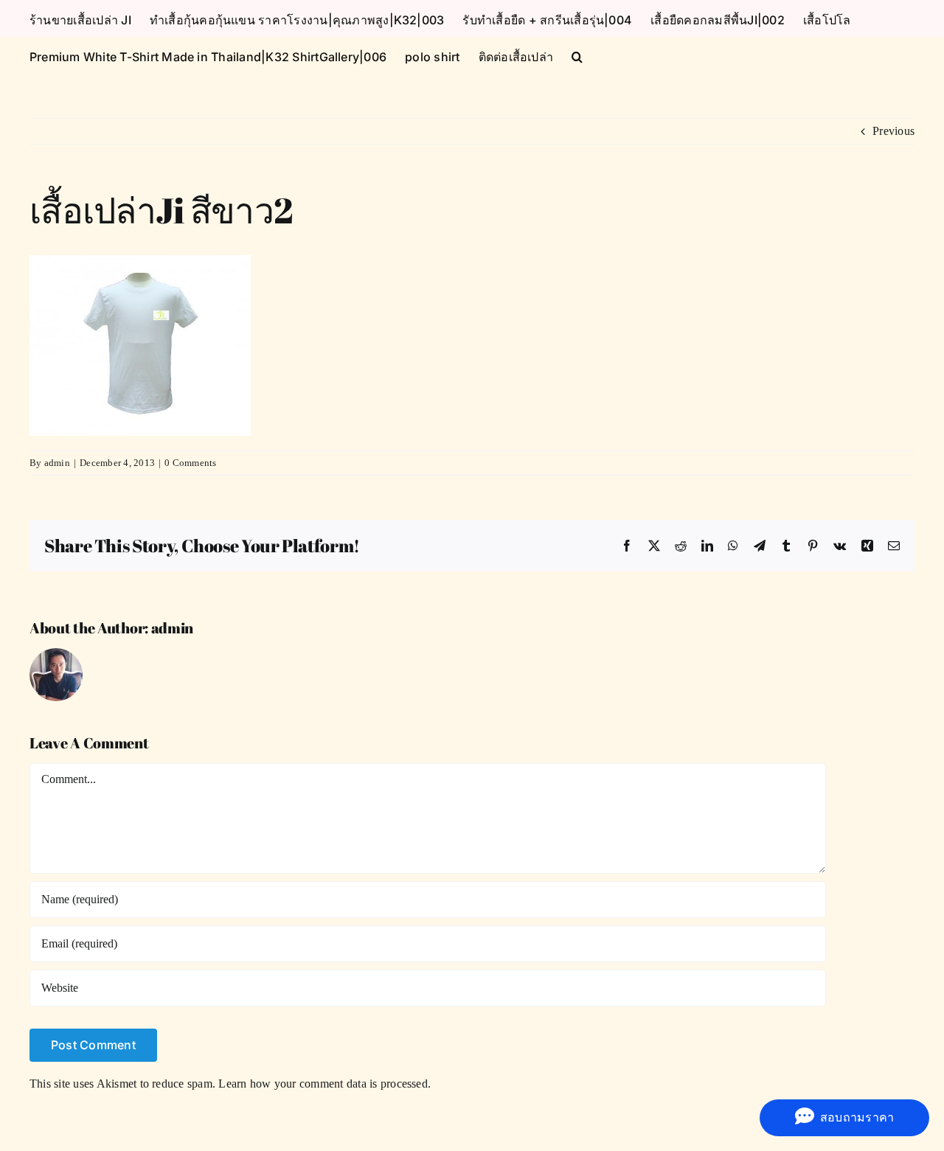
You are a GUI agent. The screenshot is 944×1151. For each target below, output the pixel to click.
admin (57, 462)
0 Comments (190, 462)
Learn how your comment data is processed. (324, 1083)
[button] (577, 55)
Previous (893, 131)
